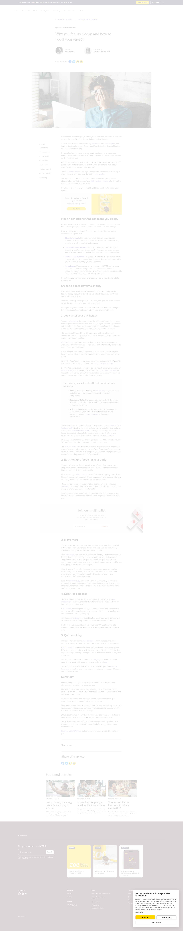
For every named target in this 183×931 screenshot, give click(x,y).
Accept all (145, 917)
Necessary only (166, 917)
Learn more (139, 912)
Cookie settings (156, 922)
